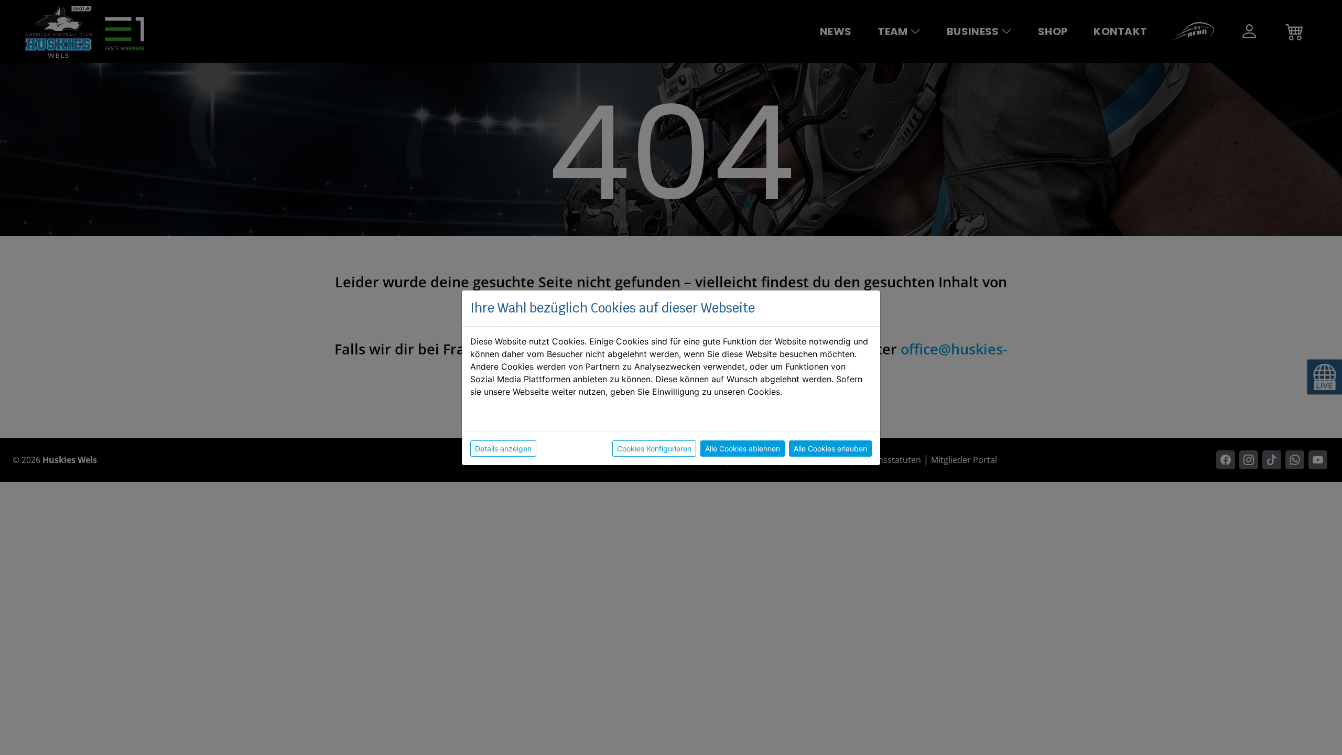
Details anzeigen (503, 448)
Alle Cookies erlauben (830, 448)
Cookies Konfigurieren (654, 448)
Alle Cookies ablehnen (742, 448)
